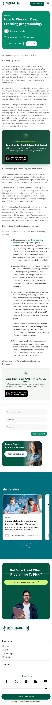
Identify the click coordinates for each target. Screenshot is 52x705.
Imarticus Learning (18, 31)
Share (33, 44)
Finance (5, 646)
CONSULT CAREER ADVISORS (23, 582)
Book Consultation (15, 453)
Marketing (7, 657)
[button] (28, 545)
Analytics (6, 649)
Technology (7, 653)
